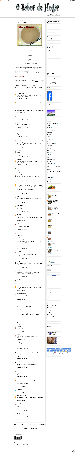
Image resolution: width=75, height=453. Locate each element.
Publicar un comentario (20, 419)
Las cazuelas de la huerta (21, 239)
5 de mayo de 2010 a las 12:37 (22, 299)
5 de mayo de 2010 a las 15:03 (22, 324)
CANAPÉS (49, 125)
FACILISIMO (49, 314)
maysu (18, 302)
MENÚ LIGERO (49, 145)
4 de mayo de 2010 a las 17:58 (22, 98)
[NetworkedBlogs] (53, 274)
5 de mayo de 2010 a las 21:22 (22, 331)
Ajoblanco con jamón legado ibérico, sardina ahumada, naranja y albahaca (55, 251)
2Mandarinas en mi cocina (52, 249)
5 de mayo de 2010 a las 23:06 (22, 348)
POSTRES (49, 161)
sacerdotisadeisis (19, 183)
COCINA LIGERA (22, 87)
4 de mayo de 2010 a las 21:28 (22, 172)
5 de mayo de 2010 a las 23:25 (22, 358)
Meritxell (18, 326)
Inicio (31, 424)
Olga (17, 270)
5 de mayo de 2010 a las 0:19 (22, 237)
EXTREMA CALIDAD (51, 318)
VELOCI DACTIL (50, 312)
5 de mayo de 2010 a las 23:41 (22, 367)
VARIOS (48, 179)
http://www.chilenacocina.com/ (22, 379)
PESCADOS (49, 157)
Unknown (18, 159)
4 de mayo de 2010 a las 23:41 (22, 220)
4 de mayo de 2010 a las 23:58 (22, 229)
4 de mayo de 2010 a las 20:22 (22, 164)
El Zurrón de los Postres (51, 194)
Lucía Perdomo (19, 350)
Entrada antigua (42, 424)
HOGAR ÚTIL (49, 310)
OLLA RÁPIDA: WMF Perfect (52, 150)
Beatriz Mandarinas (20, 293)
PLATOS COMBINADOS (51, 159)
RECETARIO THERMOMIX (51, 305)
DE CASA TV (49, 303)
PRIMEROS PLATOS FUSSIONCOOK (53, 166)
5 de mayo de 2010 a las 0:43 (22, 248)
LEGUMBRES (49, 139)
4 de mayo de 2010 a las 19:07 (22, 136)
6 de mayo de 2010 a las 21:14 (22, 400)
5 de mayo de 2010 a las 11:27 (22, 282)
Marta (18, 334)
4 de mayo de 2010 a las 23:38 (22, 211)
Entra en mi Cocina (51, 206)
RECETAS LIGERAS (36, 17)
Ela (17, 167)
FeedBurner (55, 83)
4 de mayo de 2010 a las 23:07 (22, 202)
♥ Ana (18, 261)
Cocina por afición (50, 218)
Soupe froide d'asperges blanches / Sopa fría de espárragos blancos (54, 208)
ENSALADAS (49, 132)
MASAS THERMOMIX (51, 143)
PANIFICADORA (42, 17)
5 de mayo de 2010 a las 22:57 (22, 339)
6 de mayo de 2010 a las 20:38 (22, 386)
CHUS (18, 251)
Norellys (18, 403)
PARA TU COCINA (50, 316)
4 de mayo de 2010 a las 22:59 (22, 193)
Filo (17, 232)
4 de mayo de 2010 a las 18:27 (22, 112)
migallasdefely (50, 212)
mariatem (18, 114)
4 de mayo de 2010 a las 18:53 (22, 127)
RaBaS (52, 231)
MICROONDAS (49, 148)
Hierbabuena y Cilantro (51, 243)
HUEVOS (48, 136)
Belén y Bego (19, 205)
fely (17, 370)
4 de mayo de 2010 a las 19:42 (22, 156)
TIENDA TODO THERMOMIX (52, 309)
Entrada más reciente (18, 424)
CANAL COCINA (50, 319)
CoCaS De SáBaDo (51, 231)
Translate (53, 33)
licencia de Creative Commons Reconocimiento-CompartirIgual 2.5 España (53, 328)
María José (19, 174)
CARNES (48, 127)
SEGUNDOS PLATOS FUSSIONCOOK (53, 171)
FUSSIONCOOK (50, 134)
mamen (18, 214)
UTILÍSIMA (49, 307)
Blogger (45, 447)
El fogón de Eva (19, 223)
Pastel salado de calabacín (54, 225)
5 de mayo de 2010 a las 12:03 (22, 290)
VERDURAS (41, 87)
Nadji (18, 413)
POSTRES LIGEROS (50, 163)
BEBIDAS (49, 121)
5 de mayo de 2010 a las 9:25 (22, 267)
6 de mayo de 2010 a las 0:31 (22, 376)
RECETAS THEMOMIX (48, 17)
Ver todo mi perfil (49, 28)
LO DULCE (26, 17)
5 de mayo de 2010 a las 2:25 (22, 258)
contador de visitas (50, 47)
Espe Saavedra (19, 285)
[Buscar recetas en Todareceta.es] (18, 434)
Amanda (18, 150)
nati (17, 108)
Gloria (18, 122)
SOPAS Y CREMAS (29, 87)
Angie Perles (19, 389)
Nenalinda (18, 361)
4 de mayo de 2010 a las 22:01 (22, 180)
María (18, 342)
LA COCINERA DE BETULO (22, 101)
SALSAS (48, 169)
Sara (17, 279)
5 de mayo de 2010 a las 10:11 (22, 276)
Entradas (49, 292)
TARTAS (48, 175)
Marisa (18, 130)
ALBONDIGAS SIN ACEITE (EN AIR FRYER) (54, 239)
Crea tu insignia (48, 101)
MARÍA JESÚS (20, 93)
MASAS (48, 141)
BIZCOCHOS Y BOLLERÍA (51, 123)
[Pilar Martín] (49, 100)
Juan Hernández (19, 139)
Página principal (17, 17)
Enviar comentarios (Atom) (32, 428)
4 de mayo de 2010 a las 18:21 (22, 105)
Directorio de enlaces (17, 442)
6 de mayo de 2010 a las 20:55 (22, 392)
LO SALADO (30, 17)
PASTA (48, 154)
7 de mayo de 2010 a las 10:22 (22, 416)
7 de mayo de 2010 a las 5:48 (22, 410)
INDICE (22, 17)
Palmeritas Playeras (54, 195)
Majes (18, 196)
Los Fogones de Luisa (51, 237)
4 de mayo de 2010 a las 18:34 (22, 119)
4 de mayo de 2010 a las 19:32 (22, 147)
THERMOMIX (35, 87)
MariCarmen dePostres (20, 395)
